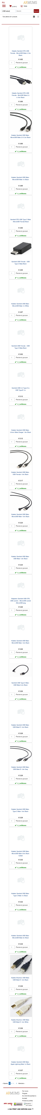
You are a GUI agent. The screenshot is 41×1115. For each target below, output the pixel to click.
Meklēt (36, 11)
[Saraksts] (38, 16)
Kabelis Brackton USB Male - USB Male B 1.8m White (20, 1021)
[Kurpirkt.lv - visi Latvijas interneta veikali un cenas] (28, 1104)
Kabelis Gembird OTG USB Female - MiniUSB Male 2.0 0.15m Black (20, 95)
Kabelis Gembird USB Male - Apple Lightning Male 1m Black (20, 1063)
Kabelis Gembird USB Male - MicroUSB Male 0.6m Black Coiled (20, 853)
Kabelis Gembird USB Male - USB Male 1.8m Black (20, 557)
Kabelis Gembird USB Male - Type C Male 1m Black (20, 894)
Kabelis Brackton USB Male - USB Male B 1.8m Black (20, 979)
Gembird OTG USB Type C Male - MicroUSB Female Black (20, 220)
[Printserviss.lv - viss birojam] (8, 1104)
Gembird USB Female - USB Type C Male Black (20, 263)
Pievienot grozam (22, 62)
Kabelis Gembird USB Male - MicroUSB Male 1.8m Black (20, 515)
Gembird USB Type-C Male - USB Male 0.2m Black (20, 684)
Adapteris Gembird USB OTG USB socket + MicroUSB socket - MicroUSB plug (20, 601)
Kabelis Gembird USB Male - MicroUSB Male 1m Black (20, 178)
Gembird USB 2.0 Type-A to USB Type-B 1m (20, 389)
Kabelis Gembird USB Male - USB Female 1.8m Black (20, 473)
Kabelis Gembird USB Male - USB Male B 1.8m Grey (20, 768)
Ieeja (25, 6)
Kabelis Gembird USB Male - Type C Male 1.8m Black (20, 810)
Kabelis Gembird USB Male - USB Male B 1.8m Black (20, 726)
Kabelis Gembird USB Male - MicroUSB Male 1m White (20, 305)
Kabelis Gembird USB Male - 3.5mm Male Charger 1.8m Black (20, 431)
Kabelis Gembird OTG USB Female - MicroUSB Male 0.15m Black (20, 53)
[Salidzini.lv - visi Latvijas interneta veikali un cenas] (18, 1104)
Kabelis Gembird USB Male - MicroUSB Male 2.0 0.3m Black (20, 136)
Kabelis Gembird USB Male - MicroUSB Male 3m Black (20, 937)
